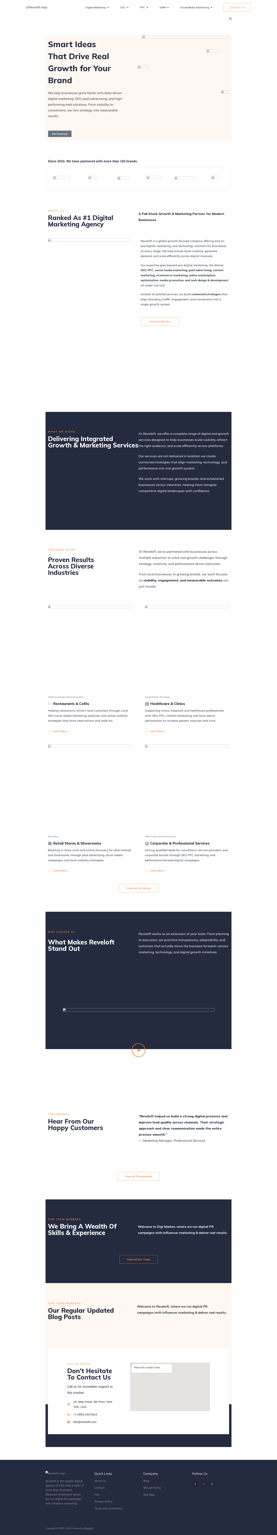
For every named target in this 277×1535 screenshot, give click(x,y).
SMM (162, 7)
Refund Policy (152, 1487)
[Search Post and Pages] (230, 18)
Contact (99, 1487)
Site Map (149, 1494)
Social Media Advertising (194, 7)
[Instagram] (212, 1484)
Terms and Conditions (108, 1508)
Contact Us (237, 7)
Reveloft (89, 1528)
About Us (100, 1480)
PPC (142, 7)
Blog (146, 1480)
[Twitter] (204, 1484)
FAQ (96, 1494)
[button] (138, 1051)
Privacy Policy (103, 1501)
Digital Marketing (95, 7)
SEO (122, 7)
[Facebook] (195, 1484)
